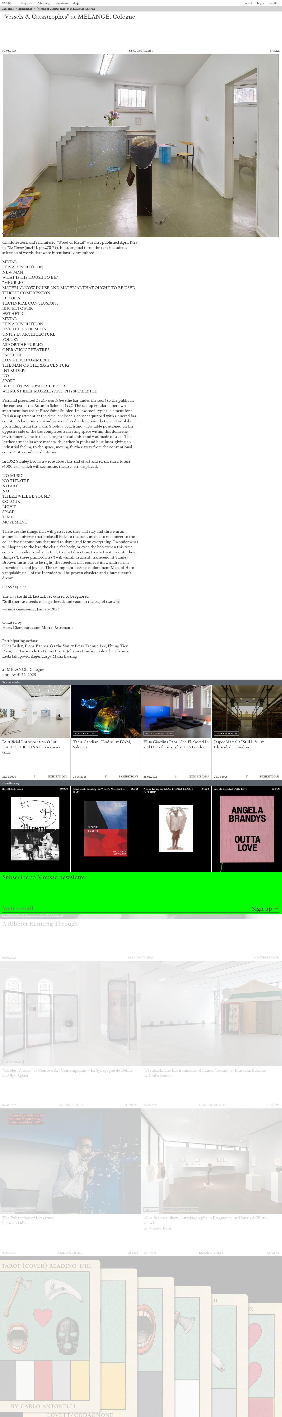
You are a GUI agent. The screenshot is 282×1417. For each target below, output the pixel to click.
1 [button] (118, 601)
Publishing (43, 3)
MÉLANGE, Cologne (25, 669)
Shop (76, 3)
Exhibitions (61, 3)
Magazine (27, 3)
